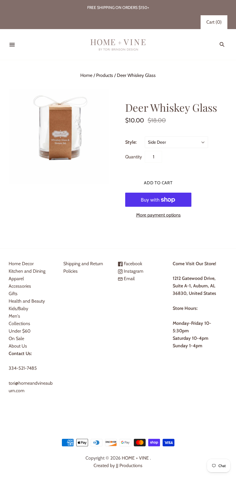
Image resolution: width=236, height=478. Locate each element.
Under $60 (20, 331)
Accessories (20, 286)
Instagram (133, 271)
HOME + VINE (135, 458)
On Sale (16, 338)
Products (104, 75)
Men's (14, 316)
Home (86, 75)
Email (129, 278)
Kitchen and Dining (27, 271)
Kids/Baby (18, 308)
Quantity (133, 157)
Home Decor (21, 263)
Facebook (132, 263)
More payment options (158, 215)
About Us (18, 346)
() (214, 22)
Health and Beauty (27, 301)
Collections (19, 323)
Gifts (13, 293)
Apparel (16, 278)
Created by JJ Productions (118, 465)
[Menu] (12, 44)
